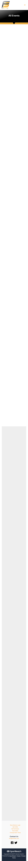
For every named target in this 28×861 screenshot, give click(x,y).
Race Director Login (15, 825)
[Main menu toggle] (24, 5)
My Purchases (15, 829)
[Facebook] (12, 842)
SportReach (12, 856)
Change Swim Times (15, 832)
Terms (18, 856)
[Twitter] (15, 842)
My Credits (15, 830)
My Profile (15, 827)
